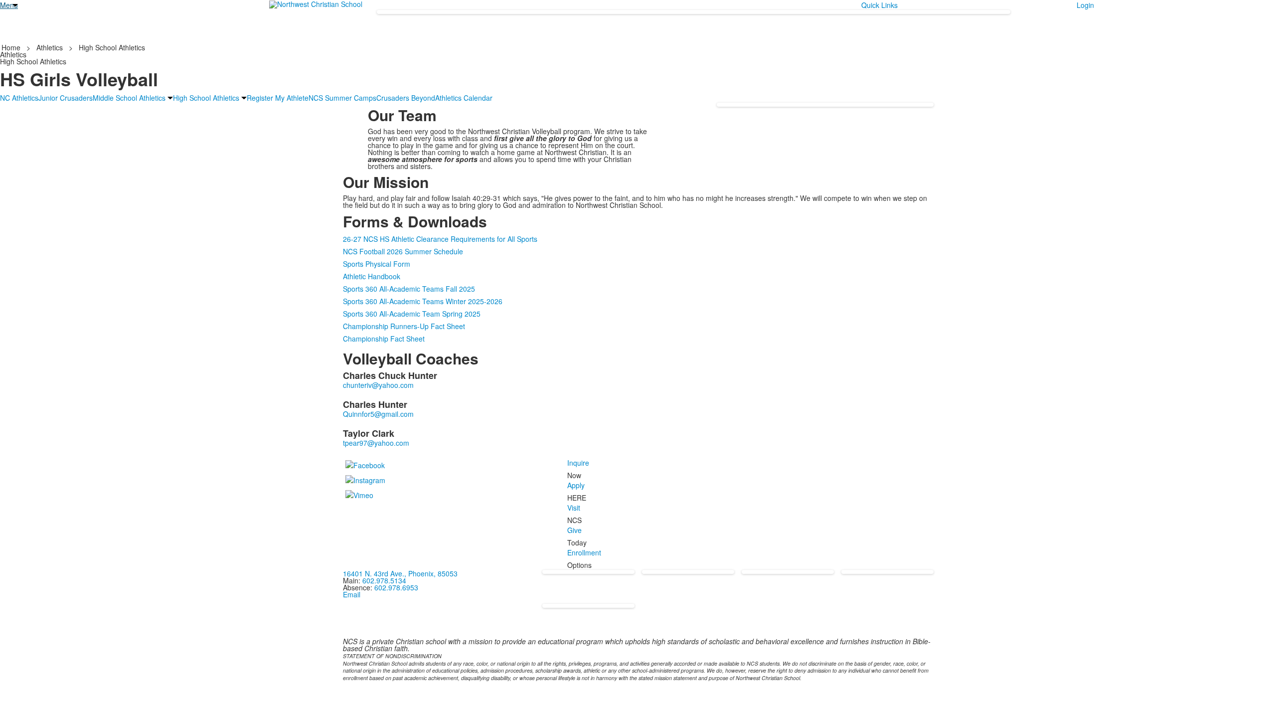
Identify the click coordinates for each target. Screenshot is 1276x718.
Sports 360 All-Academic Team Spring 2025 (411, 314)
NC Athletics (19, 98)
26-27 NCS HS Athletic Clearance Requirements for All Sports (440, 239)
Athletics (49, 47)
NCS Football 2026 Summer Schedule (403, 251)
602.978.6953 (396, 587)
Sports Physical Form (376, 264)
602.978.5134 (384, 580)
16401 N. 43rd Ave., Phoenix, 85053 (400, 573)
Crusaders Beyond (405, 98)
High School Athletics (112, 47)
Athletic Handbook (371, 276)
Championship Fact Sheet (384, 339)
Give (574, 530)
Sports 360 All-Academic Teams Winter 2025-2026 (422, 301)
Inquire (578, 463)
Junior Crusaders (65, 98)
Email (351, 594)
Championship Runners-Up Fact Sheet (404, 326)
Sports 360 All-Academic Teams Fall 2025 (409, 289)
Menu (9, 5)
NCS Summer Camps (342, 98)
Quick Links (879, 5)
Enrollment (584, 552)
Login (1085, 5)
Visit (573, 508)
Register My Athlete (278, 98)
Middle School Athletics (129, 98)
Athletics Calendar (463, 98)
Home (11, 47)
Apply (576, 485)
